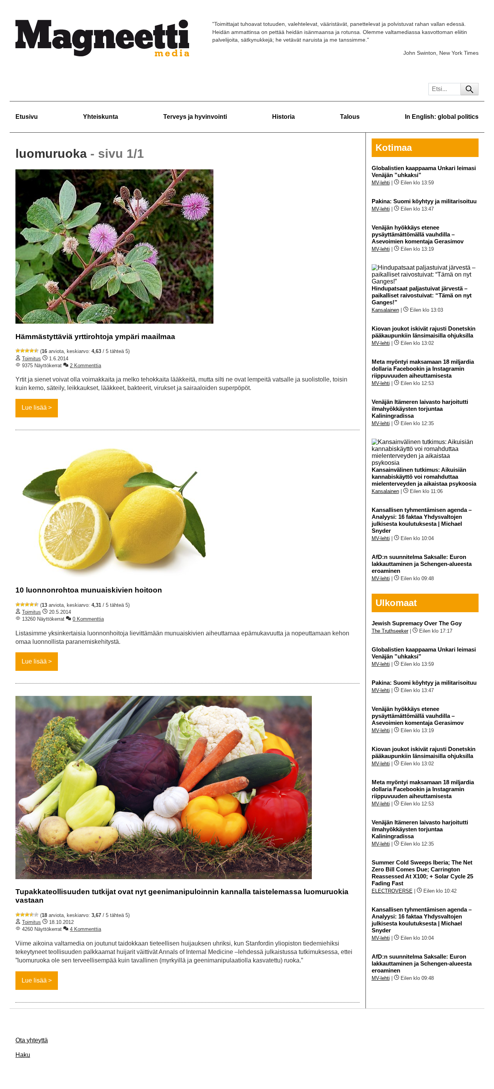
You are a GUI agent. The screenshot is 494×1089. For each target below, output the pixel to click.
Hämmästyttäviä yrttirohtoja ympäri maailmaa (95, 337)
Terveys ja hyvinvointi (195, 116)
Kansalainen (385, 310)
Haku (22, 1055)
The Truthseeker (390, 631)
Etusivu (26, 116)
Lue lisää (34, 407)
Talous (350, 116)
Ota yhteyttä (31, 1040)
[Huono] (17, 350)
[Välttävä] (22, 350)
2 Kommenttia (85, 365)
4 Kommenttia (85, 929)
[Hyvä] (31, 350)
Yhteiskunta (100, 116)
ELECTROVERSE (392, 891)
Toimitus (31, 358)
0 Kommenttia (88, 619)
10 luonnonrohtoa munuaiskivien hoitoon (88, 590)
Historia (283, 116)
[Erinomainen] (36, 350)
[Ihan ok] (27, 350)
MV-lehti (381, 183)
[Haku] (469, 89)
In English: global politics (442, 116)
